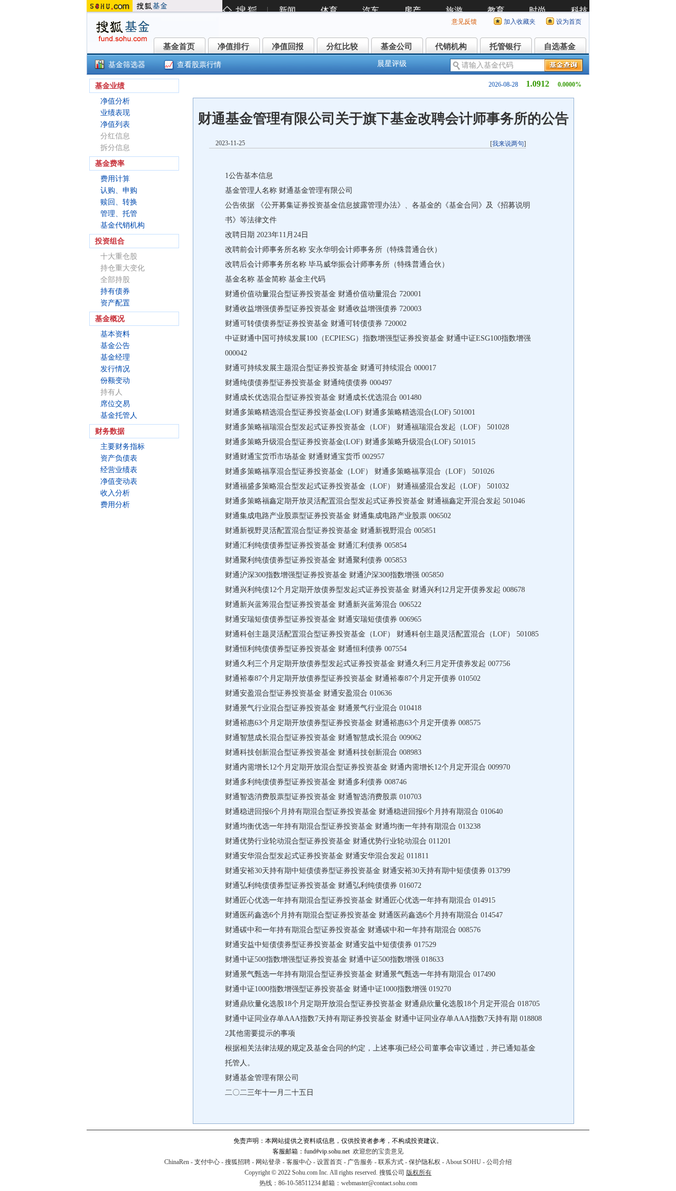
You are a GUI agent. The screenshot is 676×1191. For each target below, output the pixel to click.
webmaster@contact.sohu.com (379, 1183)
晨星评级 (392, 64)
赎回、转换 (118, 202)
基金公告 (115, 346)
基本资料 (115, 334)
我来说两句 (508, 143)
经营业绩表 (118, 470)
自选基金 (560, 46)
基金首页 (179, 46)
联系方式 (390, 1162)
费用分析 (115, 505)
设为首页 (568, 21)
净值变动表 (118, 481)
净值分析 (115, 101)
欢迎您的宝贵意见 (378, 1151)
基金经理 (115, 357)
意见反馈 (464, 21)
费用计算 (115, 179)
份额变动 (115, 381)
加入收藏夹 (520, 21)
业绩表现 (115, 113)
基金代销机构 (122, 225)
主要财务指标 (122, 447)
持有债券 (115, 291)
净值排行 (233, 46)
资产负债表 (118, 458)
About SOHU (463, 1162)
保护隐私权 (424, 1162)
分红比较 (342, 46)
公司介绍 (499, 1162)
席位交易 (115, 404)
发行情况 (115, 369)
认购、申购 (118, 190)
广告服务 (360, 1162)
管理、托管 (118, 214)
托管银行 (505, 46)
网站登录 (268, 1162)
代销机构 (451, 46)
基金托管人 (118, 415)
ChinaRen (176, 1162)
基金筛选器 (126, 65)
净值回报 (288, 46)
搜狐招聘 (237, 1162)
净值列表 (115, 124)
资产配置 (115, 303)
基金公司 (396, 46)
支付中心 (207, 1162)
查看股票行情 (199, 65)
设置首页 (329, 1162)
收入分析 (115, 493)
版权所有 (418, 1172)
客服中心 (299, 1162)
